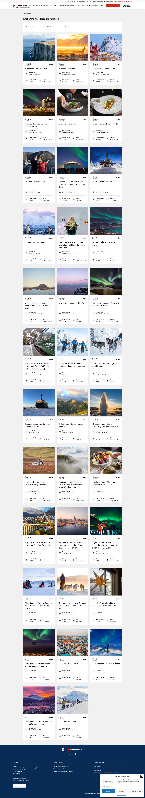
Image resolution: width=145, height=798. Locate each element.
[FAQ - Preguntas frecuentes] (67, 766)
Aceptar (108, 791)
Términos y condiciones (90, 793)
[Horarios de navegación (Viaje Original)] (73, 771)
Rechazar (122, 791)
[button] (141, 776)
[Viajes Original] (121, 767)
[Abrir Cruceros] (39, 5)
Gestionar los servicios (108, 786)
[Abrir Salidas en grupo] (80, 5)
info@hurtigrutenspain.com (19, 778)
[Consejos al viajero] (63, 768)
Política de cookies (121, 795)
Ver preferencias (136, 791)
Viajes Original (97, 766)
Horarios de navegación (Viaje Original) (63, 771)
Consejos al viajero (57, 769)
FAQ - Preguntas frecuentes (59, 766)
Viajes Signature (97, 770)
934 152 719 (18, 773)
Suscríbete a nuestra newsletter (123, 1)
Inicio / (25, 13)
